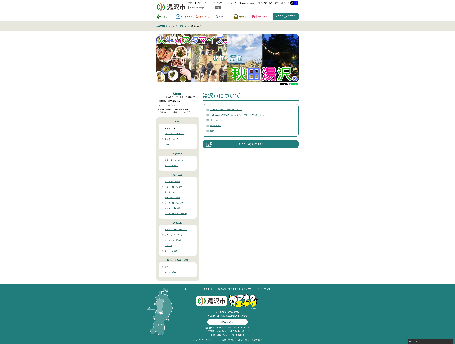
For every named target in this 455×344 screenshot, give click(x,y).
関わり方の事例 (171, 251)
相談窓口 (177, 93)
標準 (276, 3)
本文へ (190, 3)
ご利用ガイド (203, 3)
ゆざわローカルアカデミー (176, 230)
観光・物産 (262, 17)
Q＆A (167, 144)
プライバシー (190, 289)
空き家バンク (170, 192)
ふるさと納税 (170, 272)
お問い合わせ (231, 3)
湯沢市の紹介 (215, 126)
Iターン (187, 26)
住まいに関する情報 (173, 187)
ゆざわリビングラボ (173, 235)
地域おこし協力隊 (172, 208)
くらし (164, 17)
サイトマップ (217, 3)
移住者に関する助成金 (174, 203)
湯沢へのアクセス (217, 120)
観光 (166, 267)
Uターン (177, 153)
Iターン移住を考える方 (174, 134)
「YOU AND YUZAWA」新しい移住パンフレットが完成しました (237, 115)
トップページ (170, 26)
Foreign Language (247, 3)
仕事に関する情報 (172, 198)
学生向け (168, 246)
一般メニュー (178, 174)
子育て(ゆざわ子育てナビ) (176, 214)
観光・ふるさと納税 (177, 260)
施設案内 (242, 17)
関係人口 (177, 222)
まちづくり (204, 17)
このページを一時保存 (285, 16)
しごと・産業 (186, 17)
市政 (221, 17)
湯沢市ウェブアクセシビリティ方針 (235, 289)
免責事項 (207, 289)
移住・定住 (179, 26)
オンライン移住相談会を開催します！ (226, 110)
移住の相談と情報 (172, 182)
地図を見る (227, 322)
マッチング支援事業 (173, 240)
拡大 (270, 3)
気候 (212, 131)
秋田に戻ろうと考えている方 (177, 160)
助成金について (171, 139)
